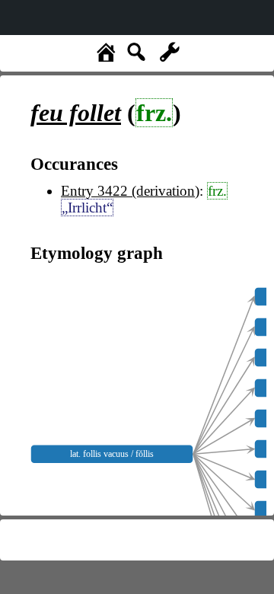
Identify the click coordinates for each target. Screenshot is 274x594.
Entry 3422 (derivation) (130, 191)
